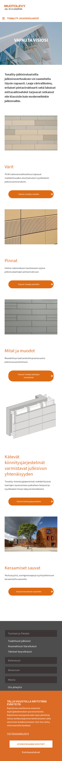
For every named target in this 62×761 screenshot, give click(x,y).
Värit (9, 167)
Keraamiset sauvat (22, 568)
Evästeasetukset (31, 752)
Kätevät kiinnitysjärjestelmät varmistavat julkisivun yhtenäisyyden (26, 465)
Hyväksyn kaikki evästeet (31, 744)
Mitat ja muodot (20, 351)
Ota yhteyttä (15, 687)
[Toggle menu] (53, 7)
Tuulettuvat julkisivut (19, 641)
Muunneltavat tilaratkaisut (22, 646)
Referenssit (14, 660)
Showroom (14, 670)
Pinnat (11, 260)
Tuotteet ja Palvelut (18, 633)
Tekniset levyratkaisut (20, 651)
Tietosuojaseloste (18, 733)
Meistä (11, 679)
